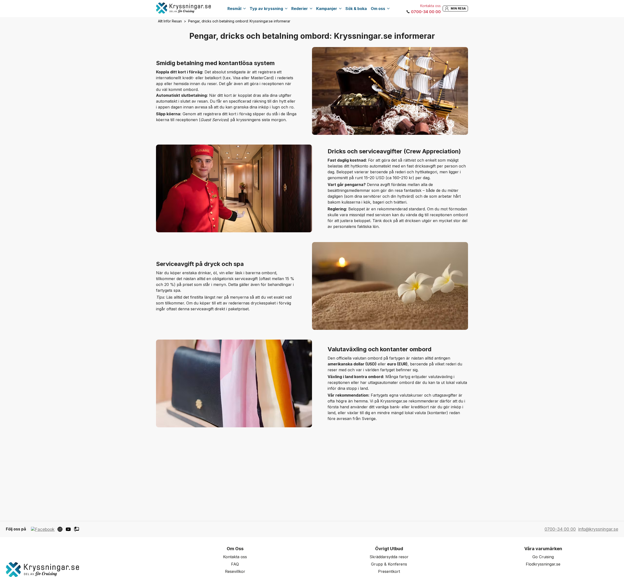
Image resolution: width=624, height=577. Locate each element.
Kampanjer (326, 8)
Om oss (378, 8)
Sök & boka (356, 8)
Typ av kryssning (266, 8)
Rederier (299, 8)
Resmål (234, 8)
